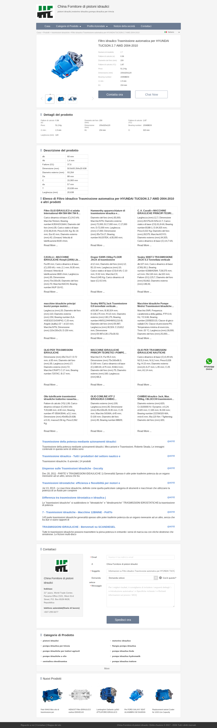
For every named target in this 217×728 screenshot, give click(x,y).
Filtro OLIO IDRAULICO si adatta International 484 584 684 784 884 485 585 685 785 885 (62, 213)
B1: (99, 85)
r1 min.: (101, 81)
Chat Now (151, 94)
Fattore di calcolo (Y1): (107, 65)
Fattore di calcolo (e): (106, 56)
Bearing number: (105, 77)
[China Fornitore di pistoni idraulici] (45, 9)
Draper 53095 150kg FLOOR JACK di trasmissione (106, 258)
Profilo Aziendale (96, 26)
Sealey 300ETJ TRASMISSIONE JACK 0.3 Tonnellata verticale (155, 258)
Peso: (100, 69)
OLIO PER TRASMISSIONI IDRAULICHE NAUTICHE (151, 351)
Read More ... (51, 245)
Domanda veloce (95, 580)
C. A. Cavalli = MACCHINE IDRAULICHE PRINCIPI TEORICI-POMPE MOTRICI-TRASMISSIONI (155, 213)
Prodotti (46, 33)
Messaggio (96, 586)
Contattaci (146, 26)
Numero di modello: (106, 52)
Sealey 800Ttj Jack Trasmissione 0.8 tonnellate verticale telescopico (109, 306)
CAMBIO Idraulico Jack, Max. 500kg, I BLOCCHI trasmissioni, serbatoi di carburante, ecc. (154, 399)
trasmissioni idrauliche (61, 33)
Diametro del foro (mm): (107, 60)
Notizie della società (124, 26)
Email (93, 557)
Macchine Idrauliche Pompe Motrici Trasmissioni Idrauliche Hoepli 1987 (154, 306)
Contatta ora (114, 94)
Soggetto (95, 571)
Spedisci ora (123, 619)
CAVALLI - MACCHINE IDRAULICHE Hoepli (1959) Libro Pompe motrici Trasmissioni (62, 260)
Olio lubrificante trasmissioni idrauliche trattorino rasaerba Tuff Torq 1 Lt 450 (60, 399)
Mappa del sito (54, 725)
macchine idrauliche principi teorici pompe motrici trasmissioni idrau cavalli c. (59, 306)
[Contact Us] (209, 364)
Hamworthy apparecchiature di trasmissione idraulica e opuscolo (108, 213)
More (107, 668)
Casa (47, 26)
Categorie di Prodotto (67, 26)
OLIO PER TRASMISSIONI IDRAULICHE (58, 351)
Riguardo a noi (27, 725)
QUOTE (171, 441)
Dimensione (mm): (105, 73)
